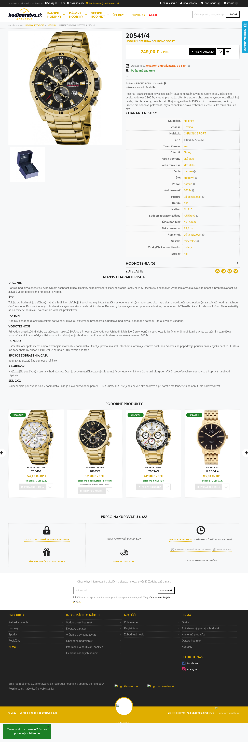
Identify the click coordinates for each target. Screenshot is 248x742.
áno (186, 203)
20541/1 (36, 469)
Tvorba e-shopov (28, 712)
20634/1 (154, 469)
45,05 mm (190, 222)
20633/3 (95, 469)
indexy (188, 247)
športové (189, 177)
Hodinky (132, 41)
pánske (188, 171)
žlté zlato (189, 158)
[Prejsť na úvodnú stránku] (25, 14)
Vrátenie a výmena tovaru (81, 634)
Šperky (12, 634)
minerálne (190, 241)
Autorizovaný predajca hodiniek (200, 628)
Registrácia (131, 628)
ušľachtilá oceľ (193, 196)
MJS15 (188, 209)
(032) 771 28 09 (56, 3)
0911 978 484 (77, 3)
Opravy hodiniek (191, 640)
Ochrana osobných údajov (82, 653)
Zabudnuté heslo (134, 634)
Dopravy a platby (123, 561)
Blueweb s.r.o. (50, 712)
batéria (188, 184)
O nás (185, 622)
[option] (36, 454)
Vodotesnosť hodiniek (79, 622)
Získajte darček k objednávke (47, 561)
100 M (188, 190)
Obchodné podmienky (79, 641)
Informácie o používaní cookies (84, 647)
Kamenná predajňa (193, 634)
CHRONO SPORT (164, 41)
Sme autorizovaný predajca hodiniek (47, 539)
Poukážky (14, 640)
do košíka (204, 52)
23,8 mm (189, 228)
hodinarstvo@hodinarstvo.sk (103, 3)
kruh (186, 146)
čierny (187, 152)
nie (186, 253)
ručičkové (190, 215)
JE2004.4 (212, 469)
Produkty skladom (180, 539)
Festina (145, 41)
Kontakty (187, 646)
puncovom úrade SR (202, 712)
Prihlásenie (131, 622)
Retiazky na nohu (18, 622)
